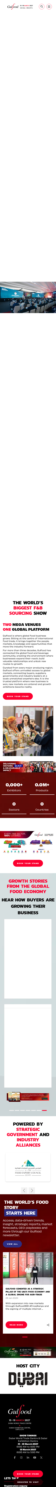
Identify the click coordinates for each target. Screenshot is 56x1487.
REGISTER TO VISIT (28, 1482)
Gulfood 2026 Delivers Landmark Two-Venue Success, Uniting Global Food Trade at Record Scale (28, 1291)
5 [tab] (33, 1110)
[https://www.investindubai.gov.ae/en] (28, 1380)
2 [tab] (17, 1110)
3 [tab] (22, 1110)
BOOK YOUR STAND (18, 696)
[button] (24, 1339)
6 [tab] (39, 1110)
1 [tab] (11, 1110)
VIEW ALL (12, 1243)
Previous (24, 1190)
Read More (16, 1324)
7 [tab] (44, 1110)
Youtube (35, 1458)
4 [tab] (28, 1110)
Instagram (21, 1458)
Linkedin (28, 1458)
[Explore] (49, 6)
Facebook (15, 1458)
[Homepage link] (20, 6)
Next (32, 1190)
